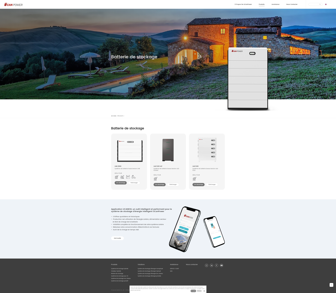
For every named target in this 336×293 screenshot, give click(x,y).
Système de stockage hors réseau (121, 278)
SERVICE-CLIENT (174, 269)
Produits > (121, 116)
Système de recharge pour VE (119, 276)
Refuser (199, 291)
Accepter (193, 291)
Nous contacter (292, 4)
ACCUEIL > (114, 116)
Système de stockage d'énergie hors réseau (150, 274)
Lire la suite (117, 238)
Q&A (171, 271)
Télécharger (134, 183)
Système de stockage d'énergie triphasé (149, 271)
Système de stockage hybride (119, 269)
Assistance (275, 4)
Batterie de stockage (117, 274)
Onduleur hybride (116, 271)
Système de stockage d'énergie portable (149, 276)
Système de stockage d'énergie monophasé (150, 269)
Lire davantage (120, 183)
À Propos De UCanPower (243, 4)
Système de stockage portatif (119, 281)
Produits (262, 4)
